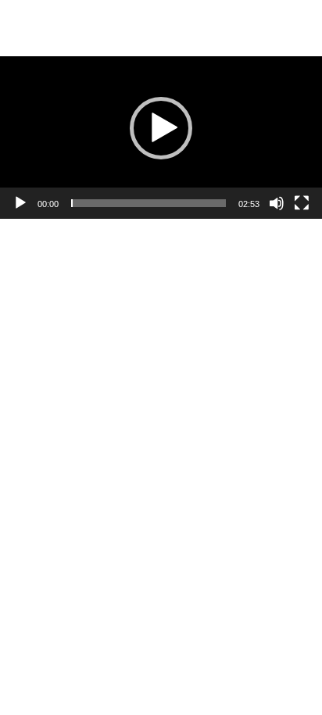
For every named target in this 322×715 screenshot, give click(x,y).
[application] (161, 128)
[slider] (148, 203)
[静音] (276, 203)
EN (244, 12)
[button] (161, 128)
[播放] (20, 203)
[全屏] (301, 203)
